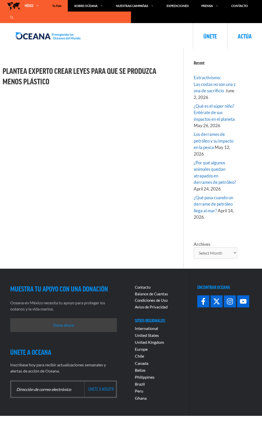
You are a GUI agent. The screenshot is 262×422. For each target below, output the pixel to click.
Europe (141, 349)
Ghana (141, 398)
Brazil (140, 383)
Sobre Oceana (85, 6)
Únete (210, 36)
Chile (139, 356)
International (146, 328)
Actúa (245, 36)
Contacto (239, 6)
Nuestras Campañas (132, 6)
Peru (139, 390)
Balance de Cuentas (151, 294)
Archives (202, 244)
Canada (141, 363)
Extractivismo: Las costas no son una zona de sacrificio (215, 84)
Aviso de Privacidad (151, 307)
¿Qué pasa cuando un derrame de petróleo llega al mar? (213, 204)
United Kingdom (149, 342)
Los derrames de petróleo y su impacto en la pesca (213, 141)
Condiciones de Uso (151, 300)
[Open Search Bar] (12, 17)
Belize (140, 370)
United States (147, 335)
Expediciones (178, 6)
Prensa (207, 6)
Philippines (145, 377)
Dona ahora (63, 325)
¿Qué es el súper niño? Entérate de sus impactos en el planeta (214, 112)
